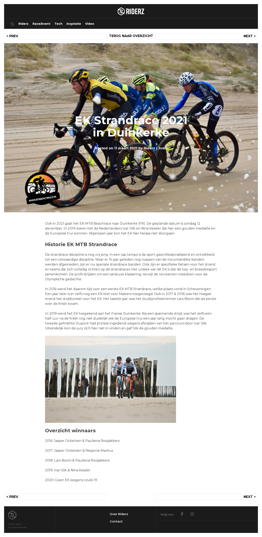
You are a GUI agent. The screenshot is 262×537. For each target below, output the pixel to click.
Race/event (41, 24)
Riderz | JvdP (155, 148)
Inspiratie (74, 24)
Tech (58, 24)
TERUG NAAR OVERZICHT (131, 36)
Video (89, 24)
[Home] (12, 24)
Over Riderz (119, 514)
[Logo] (131, 11)
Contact (116, 521)
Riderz (23, 24)
